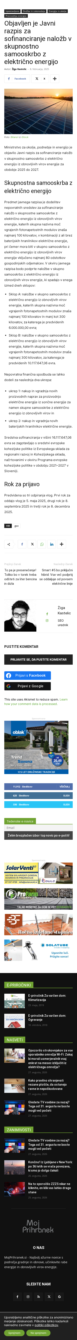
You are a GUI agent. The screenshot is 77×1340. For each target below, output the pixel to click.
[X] (32, 544)
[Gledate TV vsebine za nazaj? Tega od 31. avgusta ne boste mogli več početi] (14, 1107)
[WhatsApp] (41, 544)
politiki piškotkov (46, 1325)
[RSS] (38, 1297)
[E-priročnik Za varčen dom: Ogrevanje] (14, 1021)
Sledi (66, 795)
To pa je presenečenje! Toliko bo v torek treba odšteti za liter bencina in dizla (20, 577)
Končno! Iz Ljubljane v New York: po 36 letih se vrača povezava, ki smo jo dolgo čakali (50, 1166)
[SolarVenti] (38, 886)
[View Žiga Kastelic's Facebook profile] (47, 614)
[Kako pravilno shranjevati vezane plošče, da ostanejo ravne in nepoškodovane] (14, 1086)
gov (17, 525)
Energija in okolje (58, 11)
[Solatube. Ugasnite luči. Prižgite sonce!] (38, 963)
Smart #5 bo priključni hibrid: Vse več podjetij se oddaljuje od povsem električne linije (56, 577)
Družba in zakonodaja (34, 11)
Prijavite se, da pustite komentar (38, 659)
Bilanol (14, 137)
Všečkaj (65, 786)
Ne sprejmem (38, 1332)
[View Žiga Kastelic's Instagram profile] (47, 620)
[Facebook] (22, 544)
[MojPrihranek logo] (38, 1226)
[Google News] (59, 1297)
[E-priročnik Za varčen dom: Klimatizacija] (14, 1001)
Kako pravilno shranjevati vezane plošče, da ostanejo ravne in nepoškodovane (47, 1085)
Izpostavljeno (12, 11)
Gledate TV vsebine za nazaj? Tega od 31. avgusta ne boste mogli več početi (49, 1106)
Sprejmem (14, 1332)
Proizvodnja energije (16, 15)
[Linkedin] (51, 544)
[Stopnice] (38, 937)
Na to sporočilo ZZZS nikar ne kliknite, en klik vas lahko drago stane (49, 1188)
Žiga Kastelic (19, 69)
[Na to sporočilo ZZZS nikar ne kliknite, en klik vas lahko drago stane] (14, 1189)
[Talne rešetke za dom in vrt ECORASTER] (38, 912)
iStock (24, 137)
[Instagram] (28, 1297)
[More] (54, 78)
